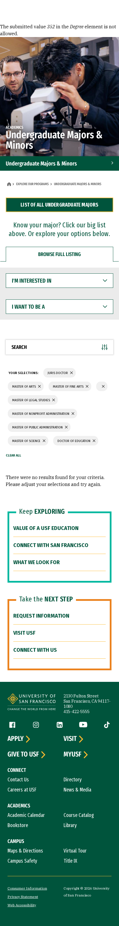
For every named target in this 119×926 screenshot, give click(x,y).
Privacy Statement (23, 896)
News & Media (77, 790)
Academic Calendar (26, 815)
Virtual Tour (75, 851)
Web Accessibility (22, 905)
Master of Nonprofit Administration (41, 414)
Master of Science (26, 441)
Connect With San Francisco (50, 545)
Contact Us (18, 779)
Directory (73, 779)
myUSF (72, 754)
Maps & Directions (25, 851)
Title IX (70, 861)
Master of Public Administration (38, 427)
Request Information (41, 616)
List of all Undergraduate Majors (59, 205)
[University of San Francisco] (31, 702)
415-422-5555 (77, 711)
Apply (16, 739)
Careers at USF (22, 790)
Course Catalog (79, 815)
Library (70, 825)
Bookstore (18, 825)
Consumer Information (27, 888)
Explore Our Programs (32, 184)
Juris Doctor (58, 373)
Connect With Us (35, 650)
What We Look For (36, 562)
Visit (70, 739)
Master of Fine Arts (68, 387)
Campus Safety (22, 861)
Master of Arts (24, 387)
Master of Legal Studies (31, 400)
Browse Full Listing (59, 254)
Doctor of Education (74, 441)
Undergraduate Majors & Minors (41, 163)
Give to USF (23, 754)
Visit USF (24, 633)
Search (19, 347)
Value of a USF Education (46, 528)
